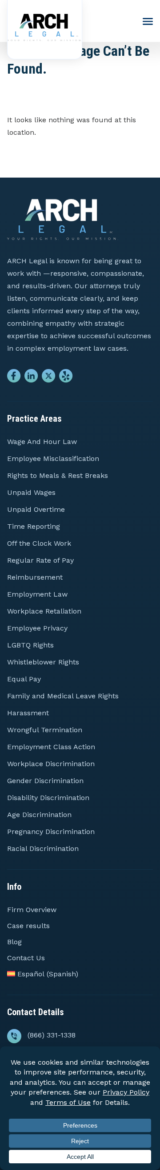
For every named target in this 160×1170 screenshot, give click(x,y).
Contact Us (26, 958)
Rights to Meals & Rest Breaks (57, 475)
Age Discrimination (39, 814)
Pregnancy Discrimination (51, 831)
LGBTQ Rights (30, 645)
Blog (14, 942)
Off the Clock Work (39, 543)
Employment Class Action (51, 747)
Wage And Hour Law (42, 441)
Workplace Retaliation (44, 611)
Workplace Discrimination (51, 763)
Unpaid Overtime (36, 509)
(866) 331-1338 (52, 1035)
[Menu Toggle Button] (148, 21)
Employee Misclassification (53, 458)
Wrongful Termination (44, 730)
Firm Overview (31, 909)
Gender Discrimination (45, 780)
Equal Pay (24, 679)
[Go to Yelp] (66, 378)
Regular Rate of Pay (40, 560)
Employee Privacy (37, 628)
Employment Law (37, 594)
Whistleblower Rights (43, 662)
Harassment (28, 713)
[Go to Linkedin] (31, 378)
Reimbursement (35, 577)
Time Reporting (33, 526)
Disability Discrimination (48, 797)
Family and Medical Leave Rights (63, 696)
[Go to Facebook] (14, 378)
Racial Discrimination (43, 848)
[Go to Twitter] (49, 378)
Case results (28, 925)
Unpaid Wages (31, 492)
